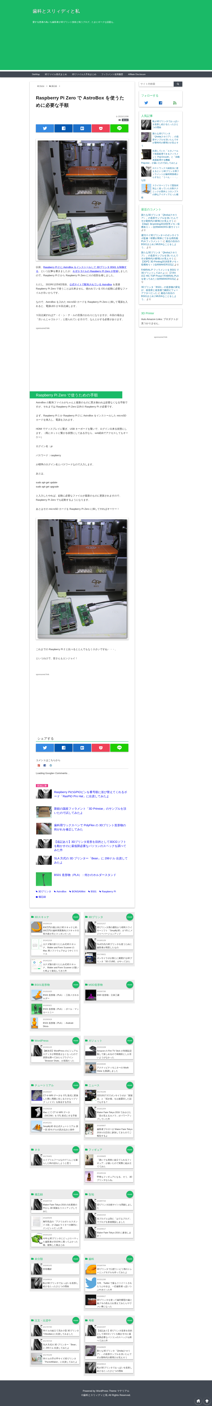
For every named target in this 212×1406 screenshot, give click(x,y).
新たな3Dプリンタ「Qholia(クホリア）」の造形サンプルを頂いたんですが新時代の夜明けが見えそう (114, 1354)
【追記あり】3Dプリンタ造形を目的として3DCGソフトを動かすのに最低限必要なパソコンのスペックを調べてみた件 (90, 846)
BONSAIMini (77, 891)
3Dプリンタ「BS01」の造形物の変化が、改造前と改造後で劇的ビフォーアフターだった (160, 290)
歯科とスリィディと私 (56, 11)
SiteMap (36, 74)
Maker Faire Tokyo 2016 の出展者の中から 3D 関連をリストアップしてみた (60, 1207)
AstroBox (60, 891)
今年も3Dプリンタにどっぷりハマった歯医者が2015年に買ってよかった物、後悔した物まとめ (60, 1241)
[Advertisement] (106, 50)
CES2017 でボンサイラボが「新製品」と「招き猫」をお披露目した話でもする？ (115, 1098)
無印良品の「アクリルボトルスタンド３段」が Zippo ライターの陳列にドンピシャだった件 (60, 1224)
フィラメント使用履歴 (112, 74)
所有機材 (47, 1269)
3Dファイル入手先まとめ (84, 74)
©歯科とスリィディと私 (94, 1395)
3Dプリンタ (43, 891)
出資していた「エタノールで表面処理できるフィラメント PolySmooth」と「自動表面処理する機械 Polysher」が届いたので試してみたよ (160, 157)
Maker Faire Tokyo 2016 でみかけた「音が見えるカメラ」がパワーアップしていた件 (114, 1115)
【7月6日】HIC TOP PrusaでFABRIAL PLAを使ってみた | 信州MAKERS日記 (160, 275)
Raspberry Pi (107, 891)
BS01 (92, 891)
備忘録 (125, 120)
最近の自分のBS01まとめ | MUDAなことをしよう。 (160, 244)
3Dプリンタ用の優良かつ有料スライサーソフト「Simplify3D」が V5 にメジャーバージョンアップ (115, 930)
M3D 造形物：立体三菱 (108, 995)
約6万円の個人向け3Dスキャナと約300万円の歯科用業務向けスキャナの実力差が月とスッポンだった (61, 930)
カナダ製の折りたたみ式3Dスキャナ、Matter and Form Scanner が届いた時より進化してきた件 (61, 967)
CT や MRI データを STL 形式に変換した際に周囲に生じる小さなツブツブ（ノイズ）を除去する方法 (60, 1098)
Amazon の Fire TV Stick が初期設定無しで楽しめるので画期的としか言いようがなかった (114, 1054)
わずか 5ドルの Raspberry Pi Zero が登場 (95, 271)
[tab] (39, 766)
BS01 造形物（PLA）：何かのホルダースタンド (85, 874)
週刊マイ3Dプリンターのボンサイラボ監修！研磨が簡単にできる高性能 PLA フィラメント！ (160, 238)
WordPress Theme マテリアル (112, 1391)
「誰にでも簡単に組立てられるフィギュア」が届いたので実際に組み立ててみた (114, 1163)
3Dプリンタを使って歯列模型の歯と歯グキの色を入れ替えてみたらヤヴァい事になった (114, 1303)
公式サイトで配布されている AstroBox (91, 284)
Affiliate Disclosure (137, 74)
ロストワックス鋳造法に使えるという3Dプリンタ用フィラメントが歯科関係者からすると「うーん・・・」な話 (160, 174)
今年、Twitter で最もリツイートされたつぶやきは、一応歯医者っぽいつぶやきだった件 (114, 1286)
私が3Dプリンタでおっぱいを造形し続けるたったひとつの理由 (165, 124)
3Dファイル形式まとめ (56, 74)
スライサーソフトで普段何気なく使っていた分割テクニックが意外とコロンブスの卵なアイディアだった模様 (159, 191)
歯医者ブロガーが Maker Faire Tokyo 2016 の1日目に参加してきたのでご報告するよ (114, 1132)
